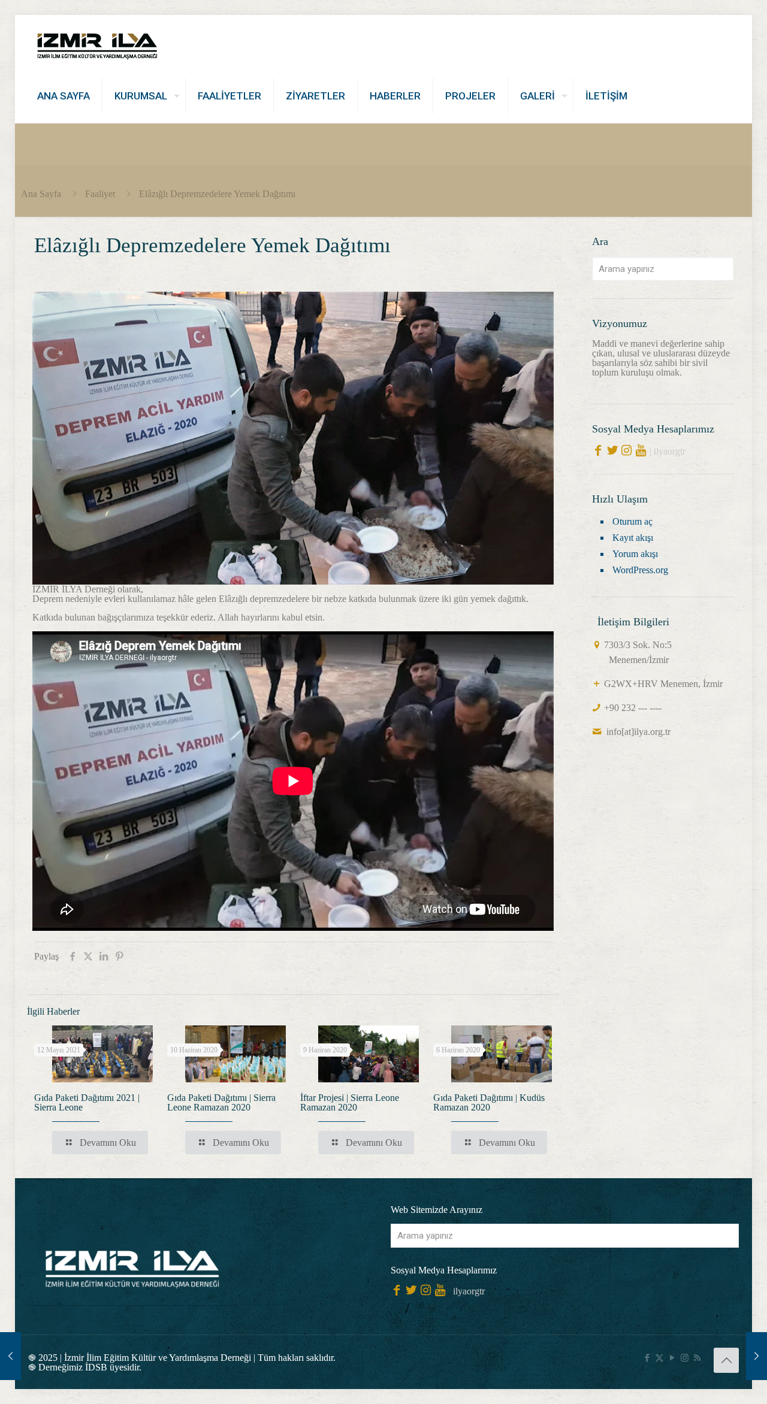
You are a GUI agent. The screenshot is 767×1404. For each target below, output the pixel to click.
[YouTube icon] (672, 1358)
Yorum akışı (635, 554)
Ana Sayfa (41, 194)
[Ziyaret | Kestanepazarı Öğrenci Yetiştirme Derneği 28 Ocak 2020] (10, 1356)
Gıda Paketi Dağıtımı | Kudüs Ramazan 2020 (489, 1102)
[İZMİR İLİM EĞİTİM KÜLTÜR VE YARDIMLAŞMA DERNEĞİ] (97, 42)
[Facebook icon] (646, 1358)
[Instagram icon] (684, 1358)
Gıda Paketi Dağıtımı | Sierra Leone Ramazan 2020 (221, 1102)
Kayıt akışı (632, 537)
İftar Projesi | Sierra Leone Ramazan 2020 (349, 1102)
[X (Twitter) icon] (659, 1358)
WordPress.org (640, 570)
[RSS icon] (697, 1358)
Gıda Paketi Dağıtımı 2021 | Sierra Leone (87, 1102)
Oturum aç (632, 521)
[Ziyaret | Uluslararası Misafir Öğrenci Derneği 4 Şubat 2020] (756, 1356)
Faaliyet (100, 194)
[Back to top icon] (726, 1360)
